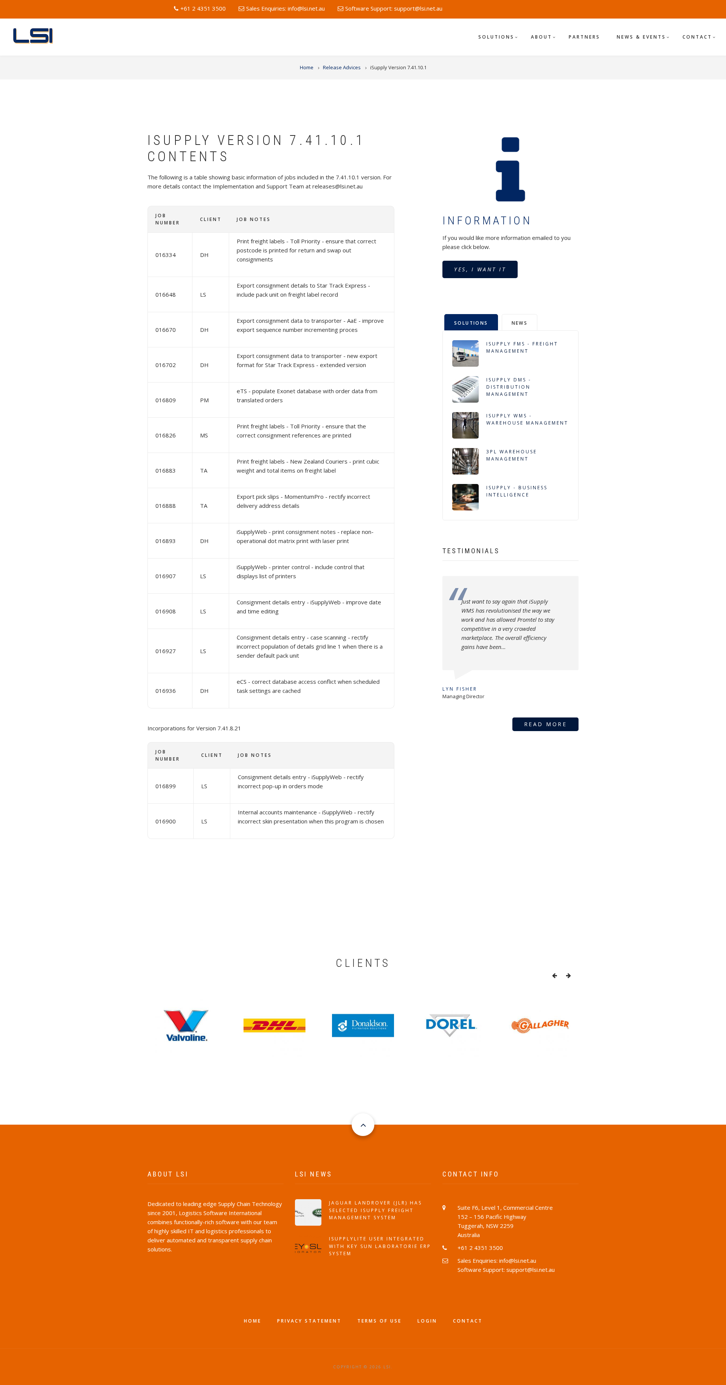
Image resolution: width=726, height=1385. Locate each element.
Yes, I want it (480, 269)
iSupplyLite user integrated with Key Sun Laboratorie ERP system (380, 1246)
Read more (545, 724)
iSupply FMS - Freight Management (522, 347)
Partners (584, 37)
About (541, 37)
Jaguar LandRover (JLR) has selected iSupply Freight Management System (375, 1210)
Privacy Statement (309, 1321)
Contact (697, 37)
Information (487, 220)
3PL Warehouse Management (511, 455)
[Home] (35, 36)
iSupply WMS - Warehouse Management (527, 419)
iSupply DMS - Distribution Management (508, 387)
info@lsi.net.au (306, 8)
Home (252, 1321)
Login (427, 1321)
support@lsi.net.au (418, 8)
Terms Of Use (379, 1321)
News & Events (641, 37)
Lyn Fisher (459, 689)
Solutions (496, 37)
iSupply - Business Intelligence (517, 491)
